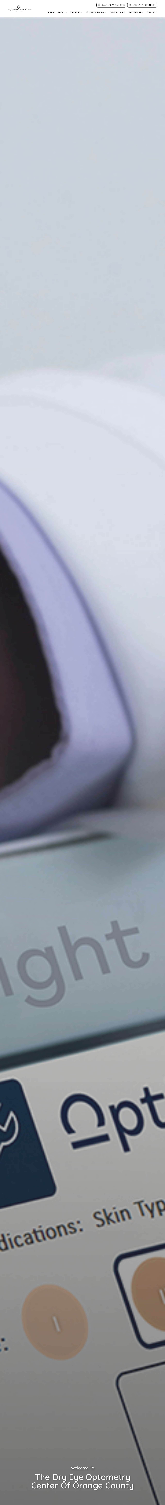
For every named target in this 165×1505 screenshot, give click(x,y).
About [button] (61, 12)
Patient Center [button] (95, 12)
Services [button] (75, 12)
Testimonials (117, 12)
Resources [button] (135, 12)
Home (51, 12)
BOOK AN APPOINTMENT (143, 5)
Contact (152, 12)
